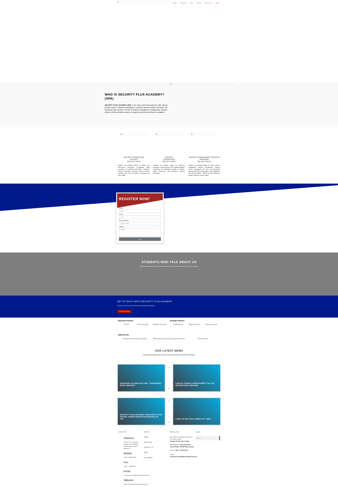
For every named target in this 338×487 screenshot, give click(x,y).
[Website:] (120, 480)
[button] (120, 324)
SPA (191, 3)
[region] (169, 56)
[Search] (219, 438)
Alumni (198, 3)
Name (121, 208)
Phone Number (124, 220)
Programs (183, 3)
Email (121, 214)
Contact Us (208, 3)
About (175, 3)
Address (121, 227)
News (217, 3)
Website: (129, 480)
